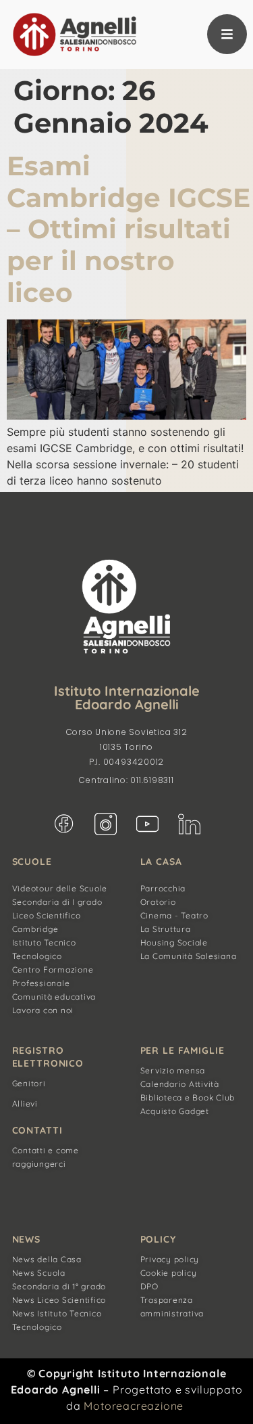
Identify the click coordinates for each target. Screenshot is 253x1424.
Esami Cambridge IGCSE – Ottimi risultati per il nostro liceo (128, 229)
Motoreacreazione (134, 1405)
